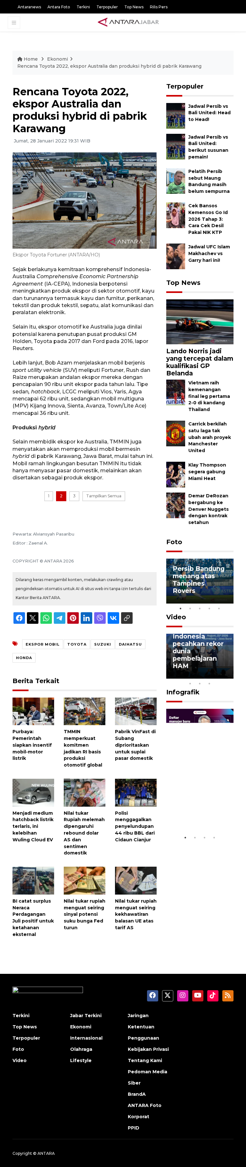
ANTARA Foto (144, 1105)
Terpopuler (107, 6)
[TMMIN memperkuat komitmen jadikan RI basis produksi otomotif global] (84, 711)
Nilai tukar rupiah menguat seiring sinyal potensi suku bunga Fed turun (84, 914)
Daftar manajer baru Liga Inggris (200, 815)
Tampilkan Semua (103, 495)
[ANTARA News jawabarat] (129, 22)
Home (30, 59)
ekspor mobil (43, 644)
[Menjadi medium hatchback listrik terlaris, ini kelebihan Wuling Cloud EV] (33, 792)
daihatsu (130, 644)
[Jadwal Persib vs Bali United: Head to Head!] (175, 115)
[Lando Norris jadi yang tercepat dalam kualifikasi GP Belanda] (200, 321)
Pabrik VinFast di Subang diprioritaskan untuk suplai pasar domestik (135, 745)
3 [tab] (200, 608)
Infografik (183, 692)
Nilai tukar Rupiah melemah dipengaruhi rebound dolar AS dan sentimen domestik (84, 833)
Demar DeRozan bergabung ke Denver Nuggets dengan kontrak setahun (208, 509)
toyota (76, 644)
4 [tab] (209, 608)
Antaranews (29, 6)
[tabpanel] (200, 581)
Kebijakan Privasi (148, 1049)
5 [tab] (219, 608)
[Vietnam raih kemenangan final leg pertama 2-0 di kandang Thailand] (175, 392)
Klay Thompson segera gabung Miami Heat (207, 471)
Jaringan (138, 1015)
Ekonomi (57, 59)
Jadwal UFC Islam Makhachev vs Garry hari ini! (209, 253)
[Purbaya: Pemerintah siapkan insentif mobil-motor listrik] (33, 711)
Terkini (83, 6)
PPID (133, 1128)
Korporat (138, 1117)
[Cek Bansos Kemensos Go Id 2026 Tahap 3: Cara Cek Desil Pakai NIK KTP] (175, 215)
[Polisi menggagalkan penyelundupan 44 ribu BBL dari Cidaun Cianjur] (136, 792)
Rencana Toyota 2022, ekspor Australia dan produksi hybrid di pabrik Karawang (109, 66)
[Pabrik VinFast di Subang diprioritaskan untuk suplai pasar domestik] (136, 711)
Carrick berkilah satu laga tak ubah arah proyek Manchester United (209, 437)
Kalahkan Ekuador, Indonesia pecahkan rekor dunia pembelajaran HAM (198, 644)
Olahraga (81, 1049)
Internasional (86, 1038)
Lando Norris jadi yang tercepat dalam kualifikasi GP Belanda (199, 362)
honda (24, 658)
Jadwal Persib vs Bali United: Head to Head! (209, 113)
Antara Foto (58, 6)
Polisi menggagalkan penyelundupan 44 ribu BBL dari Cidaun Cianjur (135, 826)
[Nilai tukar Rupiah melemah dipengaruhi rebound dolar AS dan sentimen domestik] (84, 792)
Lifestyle (81, 1060)
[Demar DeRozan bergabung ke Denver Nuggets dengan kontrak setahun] (175, 505)
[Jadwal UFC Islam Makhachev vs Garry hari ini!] (175, 256)
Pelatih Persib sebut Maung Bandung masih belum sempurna (209, 181)
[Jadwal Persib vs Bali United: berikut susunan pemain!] (175, 146)
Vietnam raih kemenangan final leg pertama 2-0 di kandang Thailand (209, 396)
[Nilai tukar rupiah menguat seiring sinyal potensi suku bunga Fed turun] (84, 880)
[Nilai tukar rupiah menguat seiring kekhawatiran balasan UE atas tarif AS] (136, 880)
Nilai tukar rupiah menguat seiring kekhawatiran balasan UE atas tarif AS (136, 914)
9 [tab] (200, 683)
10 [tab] (209, 683)
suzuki (102, 644)
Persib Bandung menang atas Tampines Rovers (199, 580)
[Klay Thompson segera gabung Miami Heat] (175, 474)
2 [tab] (190, 608)
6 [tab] (219, 675)
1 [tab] (180, 608)
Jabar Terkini (86, 1015)
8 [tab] (190, 683)
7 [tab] (229, 675)
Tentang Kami (145, 1060)
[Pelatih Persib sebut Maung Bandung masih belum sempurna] (175, 180)
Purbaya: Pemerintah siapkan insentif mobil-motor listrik (32, 745)
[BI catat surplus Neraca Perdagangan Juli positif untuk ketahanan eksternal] (33, 880)
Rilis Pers (159, 6)
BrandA (137, 1094)
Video (176, 617)
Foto (174, 542)
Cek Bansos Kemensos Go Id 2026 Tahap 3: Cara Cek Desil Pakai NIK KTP (208, 219)
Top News (134, 6)
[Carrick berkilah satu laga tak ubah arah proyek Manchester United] (175, 433)
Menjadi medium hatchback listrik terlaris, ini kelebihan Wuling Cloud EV (32, 826)
